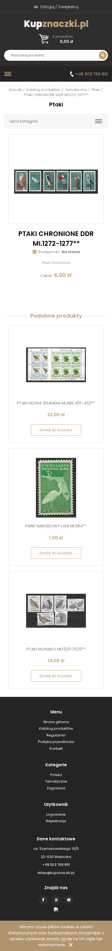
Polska (56, 774)
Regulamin (56, 735)
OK (71, 945)
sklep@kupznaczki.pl (56, 872)
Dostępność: (49, 251)
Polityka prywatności (56, 741)
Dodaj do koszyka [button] (56, 430)
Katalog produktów (43, 89)
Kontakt (69, 900)
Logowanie (56, 814)
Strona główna (56, 722)
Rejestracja (56, 821)
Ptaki (95, 89)
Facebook (43, 900)
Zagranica (56, 788)
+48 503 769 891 (92, 74)
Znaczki (15, 89)
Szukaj (103, 55)
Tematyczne (76, 89)
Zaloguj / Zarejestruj (59, 6)
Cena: (46, 275)
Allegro (56, 900)
